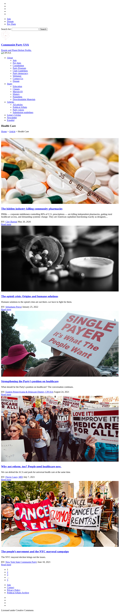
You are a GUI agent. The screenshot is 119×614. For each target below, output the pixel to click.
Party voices (18, 110)
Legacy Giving (14, 115)
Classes (16, 89)
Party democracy (20, 73)
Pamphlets (17, 97)
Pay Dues (11, 24)
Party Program (19, 68)
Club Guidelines (20, 71)
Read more (6, 224)
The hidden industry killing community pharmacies (31, 208)
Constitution (18, 65)
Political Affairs (20, 107)
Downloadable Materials (24, 99)
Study (9, 84)
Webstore (17, 76)
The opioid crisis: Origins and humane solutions (29, 296)
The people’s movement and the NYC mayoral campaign (35, 551)
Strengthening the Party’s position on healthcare (29, 381)
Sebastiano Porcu (13, 307)
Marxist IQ (18, 91)
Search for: (6, 29)
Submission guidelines (23, 112)
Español (10, 120)
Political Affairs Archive (18, 592)
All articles (18, 104)
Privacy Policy (13, 590)
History (16, 94)
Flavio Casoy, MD (14, 477)
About (10, 58)
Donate (10, 21)
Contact (10, 587)
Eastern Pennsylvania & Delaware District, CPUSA (29, 392)
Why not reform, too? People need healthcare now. (31, 466)
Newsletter (12, 117)
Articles (10, 102)
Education (17, 86)
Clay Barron (11, 221)
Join (9, 19)
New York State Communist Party (21, 562)
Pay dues (17, 63)
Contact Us (18, 78)
